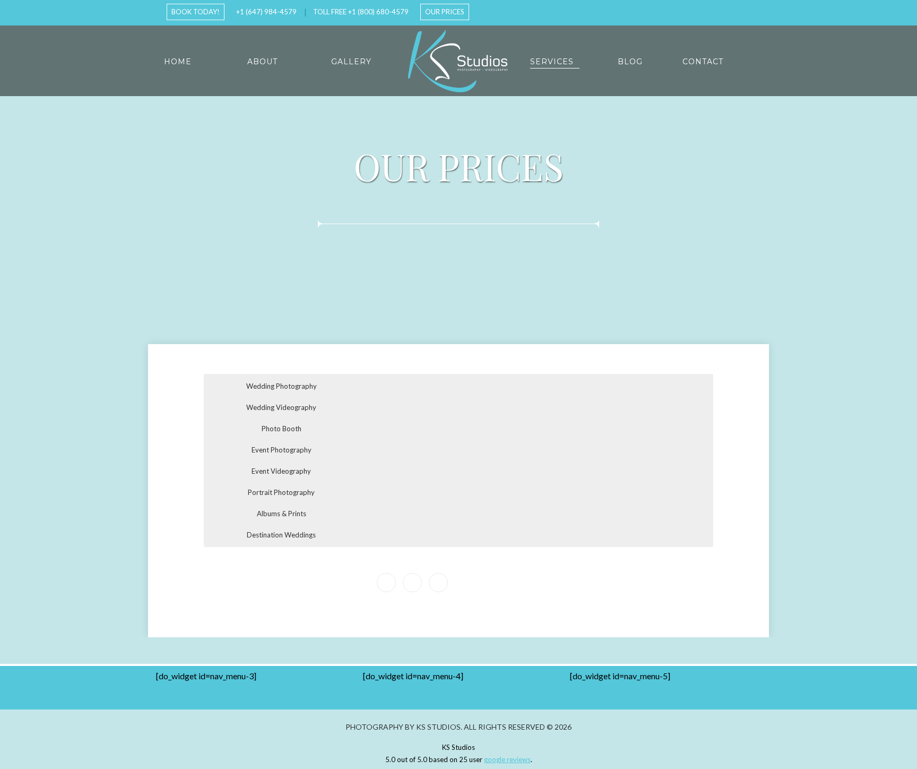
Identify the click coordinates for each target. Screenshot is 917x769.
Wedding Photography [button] (281, 386)
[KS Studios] (458, 61)
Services (552, 61)
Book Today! (195, 11)
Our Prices (444, 11)
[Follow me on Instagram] (727, 10)
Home (178, 61)
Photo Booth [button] (281, 428)
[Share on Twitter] (438, 582)
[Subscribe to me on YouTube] (710, 10)
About (262, 61)
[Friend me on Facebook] (693, 10)
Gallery (351, 61)
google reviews (507, 759)
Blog (630, 61)
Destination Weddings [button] (281, 535)
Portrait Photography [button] (281, 492)
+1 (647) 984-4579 (266, 11)
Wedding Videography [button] (281, 407)
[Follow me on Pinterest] (744, 10)
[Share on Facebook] (412, 582)
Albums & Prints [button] (281, 513)
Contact (702, 61)
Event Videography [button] (281, 471)
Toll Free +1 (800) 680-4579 (361, 11)
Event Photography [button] (282, 450)
